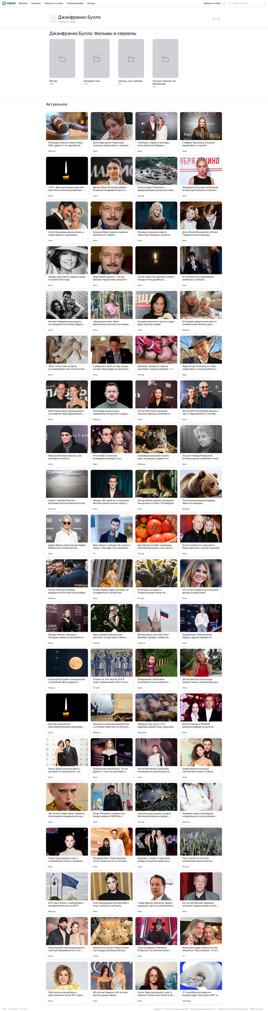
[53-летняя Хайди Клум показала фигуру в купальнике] (201, 580)
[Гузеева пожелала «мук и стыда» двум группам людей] (156, 312)
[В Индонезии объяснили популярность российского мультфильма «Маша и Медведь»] (156, 670)
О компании (13, 1009)
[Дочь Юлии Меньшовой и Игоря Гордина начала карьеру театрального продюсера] (201, 222)
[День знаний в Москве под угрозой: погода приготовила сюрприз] (112, 625)
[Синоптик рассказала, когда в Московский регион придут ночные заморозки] (156, 804)
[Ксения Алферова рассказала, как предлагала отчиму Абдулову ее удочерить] (67, 312)
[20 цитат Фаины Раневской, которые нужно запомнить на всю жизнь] (201, 446)
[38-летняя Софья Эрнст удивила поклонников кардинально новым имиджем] (67, 804)
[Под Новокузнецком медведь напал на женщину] (201, 491)
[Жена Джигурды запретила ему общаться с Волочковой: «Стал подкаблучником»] (201, 938)
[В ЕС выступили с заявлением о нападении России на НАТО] (67, 893)
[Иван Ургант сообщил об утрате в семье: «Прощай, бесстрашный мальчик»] (112, 536)
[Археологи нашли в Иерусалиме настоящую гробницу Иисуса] (112, 938)
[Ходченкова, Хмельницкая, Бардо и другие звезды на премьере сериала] (201, 625)
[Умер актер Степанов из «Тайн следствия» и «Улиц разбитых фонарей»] (201, 357)
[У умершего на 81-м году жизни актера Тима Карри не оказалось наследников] (112, 357)
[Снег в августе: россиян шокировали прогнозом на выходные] (201, 849)
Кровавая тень (92, 81)
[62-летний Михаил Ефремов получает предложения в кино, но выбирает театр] (201, 893)
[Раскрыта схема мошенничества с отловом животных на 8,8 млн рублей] (112, 714)
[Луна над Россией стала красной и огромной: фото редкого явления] (67, 670)
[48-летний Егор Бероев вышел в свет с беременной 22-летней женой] (201, 401)
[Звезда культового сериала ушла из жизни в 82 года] (67, 267)
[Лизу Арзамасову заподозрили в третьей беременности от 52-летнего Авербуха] (67, 938)
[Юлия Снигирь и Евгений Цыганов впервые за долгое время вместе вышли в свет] (201, 714)
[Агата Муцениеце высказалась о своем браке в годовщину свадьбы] (67, 222)
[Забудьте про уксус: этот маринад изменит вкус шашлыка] (156, 714)
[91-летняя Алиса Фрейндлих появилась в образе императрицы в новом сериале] (201, 267)
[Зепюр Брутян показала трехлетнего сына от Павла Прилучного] (201, 759)
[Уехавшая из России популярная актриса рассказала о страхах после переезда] (201, 178)
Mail (4, 1009)
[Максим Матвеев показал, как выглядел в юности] (67, 446)
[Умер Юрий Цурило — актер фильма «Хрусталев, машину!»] (112, 267)
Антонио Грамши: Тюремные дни (164, 82)
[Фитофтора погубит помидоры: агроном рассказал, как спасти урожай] (156, 536)
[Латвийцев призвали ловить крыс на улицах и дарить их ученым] (156, 446)
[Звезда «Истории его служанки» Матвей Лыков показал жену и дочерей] (112, 491)
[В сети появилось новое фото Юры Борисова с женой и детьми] (201, 536)
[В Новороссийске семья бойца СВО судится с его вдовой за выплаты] (67, 133)
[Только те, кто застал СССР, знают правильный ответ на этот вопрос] (112, 670)
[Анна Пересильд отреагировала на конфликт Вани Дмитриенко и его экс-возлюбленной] (67, 401)
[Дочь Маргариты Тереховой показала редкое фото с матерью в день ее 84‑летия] (112, 133)
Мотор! (53, 81)
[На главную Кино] (10, 3)
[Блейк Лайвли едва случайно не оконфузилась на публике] (112, 580)
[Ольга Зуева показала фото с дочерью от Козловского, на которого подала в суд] (67, 759)
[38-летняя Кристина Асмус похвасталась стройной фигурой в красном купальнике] (201, 670)
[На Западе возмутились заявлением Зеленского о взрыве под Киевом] (112, 401)
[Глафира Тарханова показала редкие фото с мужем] (201, 133)
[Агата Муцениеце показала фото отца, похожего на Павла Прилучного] (112, 893)
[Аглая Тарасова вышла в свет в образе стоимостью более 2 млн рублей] (156, 983)
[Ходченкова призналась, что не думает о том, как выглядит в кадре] (112, 759)
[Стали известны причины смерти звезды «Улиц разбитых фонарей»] (156, 267)
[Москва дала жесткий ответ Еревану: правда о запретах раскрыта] (156, 625)
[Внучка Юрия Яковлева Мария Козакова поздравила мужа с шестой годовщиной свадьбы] (112, 178)
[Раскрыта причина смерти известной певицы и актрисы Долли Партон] (156, 222)
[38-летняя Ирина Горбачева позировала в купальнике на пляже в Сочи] (156, 759)
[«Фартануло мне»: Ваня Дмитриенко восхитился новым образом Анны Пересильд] (112, 312)
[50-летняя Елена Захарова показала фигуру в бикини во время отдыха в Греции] (156, 401)
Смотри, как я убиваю (130, 81)
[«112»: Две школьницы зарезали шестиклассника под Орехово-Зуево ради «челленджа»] (67, 178)
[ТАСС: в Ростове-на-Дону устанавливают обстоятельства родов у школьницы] (67, 357)
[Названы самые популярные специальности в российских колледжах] (201, 804)
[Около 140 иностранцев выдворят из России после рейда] (67, 580)
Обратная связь (256, 1009)
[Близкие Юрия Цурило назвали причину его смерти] (112, 222)
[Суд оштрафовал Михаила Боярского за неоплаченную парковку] (156, 938)
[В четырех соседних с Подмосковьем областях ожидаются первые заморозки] (156, 580)
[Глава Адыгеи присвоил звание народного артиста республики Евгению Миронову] (156, 893)
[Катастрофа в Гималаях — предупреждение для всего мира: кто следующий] (156, 178)
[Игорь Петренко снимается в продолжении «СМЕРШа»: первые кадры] (112, 804)
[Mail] (4, 3)
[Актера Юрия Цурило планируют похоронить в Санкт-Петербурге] (156, 491)
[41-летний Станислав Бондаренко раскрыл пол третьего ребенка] (112, 446)
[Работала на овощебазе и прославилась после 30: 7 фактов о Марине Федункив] (67, 983)
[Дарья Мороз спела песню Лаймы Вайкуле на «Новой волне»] (67, 536)
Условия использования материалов (233, 1009)
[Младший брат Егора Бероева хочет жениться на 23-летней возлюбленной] (112, 849)
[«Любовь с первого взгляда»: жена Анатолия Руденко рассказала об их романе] (156, 133)
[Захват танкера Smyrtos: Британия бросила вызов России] (67, 491)
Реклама (23, 1009)
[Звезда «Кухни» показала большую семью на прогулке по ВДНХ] (67, 625)
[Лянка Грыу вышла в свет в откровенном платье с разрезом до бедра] (67, 849)
